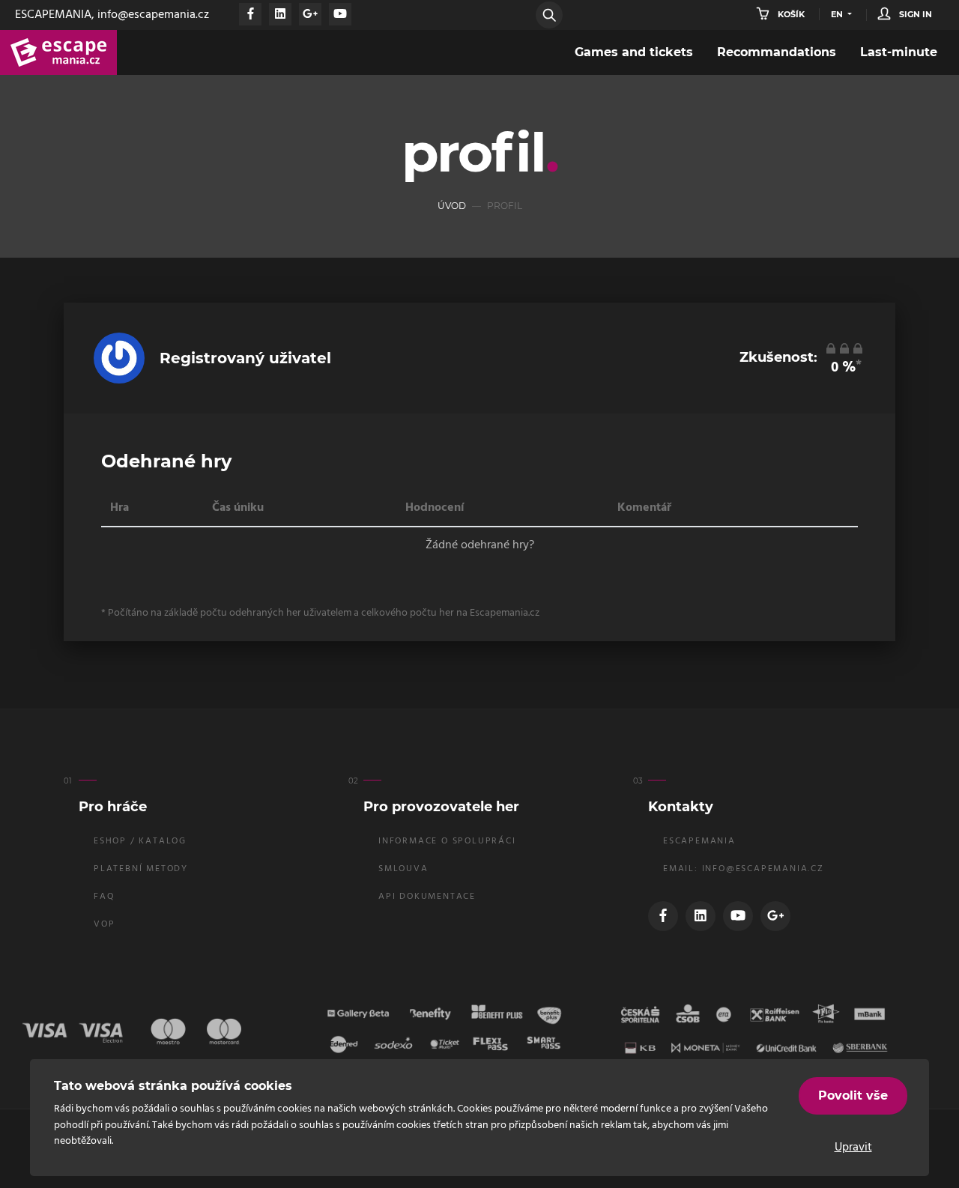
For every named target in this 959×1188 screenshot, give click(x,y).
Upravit (853, 1147)
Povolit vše (853, 1095)
